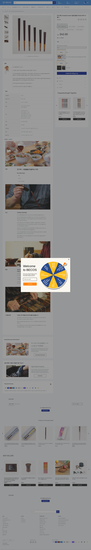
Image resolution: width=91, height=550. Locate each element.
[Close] (68, 259)
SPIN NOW (30, 284)
